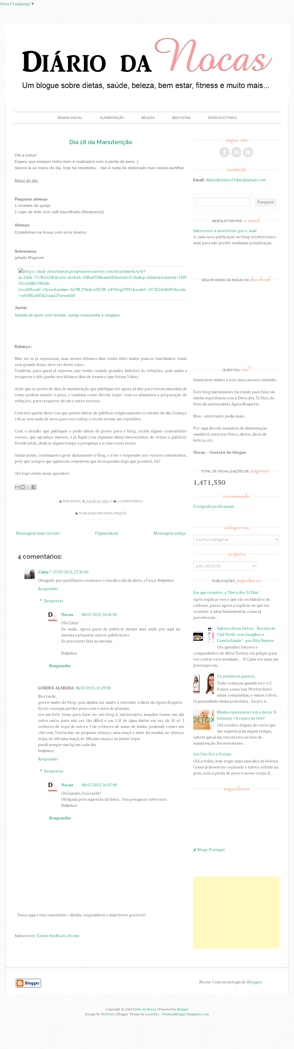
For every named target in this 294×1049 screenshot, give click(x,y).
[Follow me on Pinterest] (248, 152)
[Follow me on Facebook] (224, 152)
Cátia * (44, 572)
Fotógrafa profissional (213, 506)
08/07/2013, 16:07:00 (99, 784)
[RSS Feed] (236, 152)
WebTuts (108, 1014)
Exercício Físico (222, 118)
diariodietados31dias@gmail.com (236, 179)
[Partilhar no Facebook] (33, 487)
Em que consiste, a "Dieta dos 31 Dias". (227, 592)
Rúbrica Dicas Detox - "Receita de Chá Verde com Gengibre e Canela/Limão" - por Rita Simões (246, 634)
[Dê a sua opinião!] (23, 487)
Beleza (147, 118)
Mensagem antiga (169, 533)
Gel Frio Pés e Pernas (212, 754)
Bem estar (181, 118)
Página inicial (106, 533)
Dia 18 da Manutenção (100, 142)
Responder (48, 588)
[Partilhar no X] (28, 487)
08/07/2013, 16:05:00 (99, 614)
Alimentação (112, 118)
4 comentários (129, 501)
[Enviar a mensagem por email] (17, 487)
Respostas (53, 600)
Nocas (67, 614)
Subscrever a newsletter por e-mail (225, 230)
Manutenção (115, 513)
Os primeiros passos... (237, 676)
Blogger (254, 982)
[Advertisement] (236, 913)
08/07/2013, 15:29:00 (93, 688)
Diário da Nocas (144, 1009)
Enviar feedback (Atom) (58, 935)
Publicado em (91, 513)
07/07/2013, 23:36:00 (70, 572)
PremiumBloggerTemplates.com (185, 1014)
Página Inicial (69, 118)
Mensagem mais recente (38, 533)
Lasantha (152, 1014)
